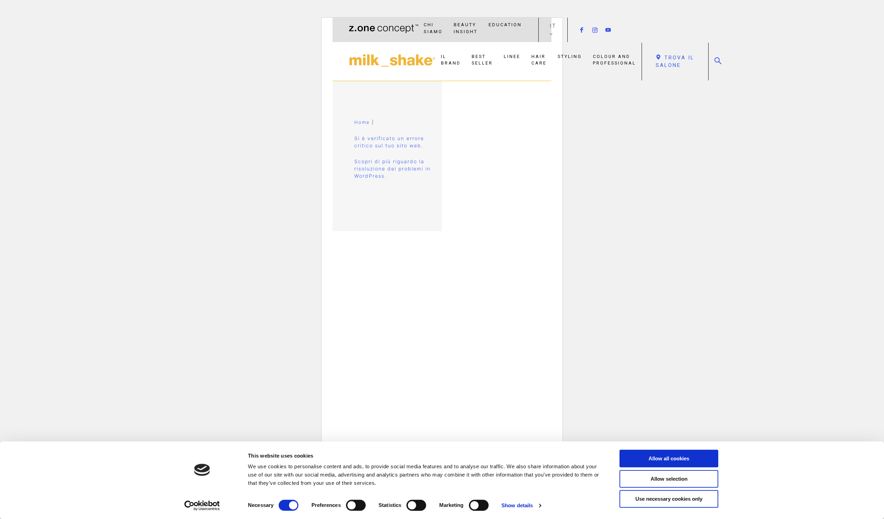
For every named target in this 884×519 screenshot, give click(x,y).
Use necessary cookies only (668, 499)
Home (362, 122)
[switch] (356, 505)
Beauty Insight (466, 28)
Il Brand (451, 60)
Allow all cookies (668, 458)
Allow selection (669, 479)
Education (505, 24)
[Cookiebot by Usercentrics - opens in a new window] (202, 505)
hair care (539, 60)
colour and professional (614, 60)
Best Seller (482, 60)
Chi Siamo (433, 28)
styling (570, 56)
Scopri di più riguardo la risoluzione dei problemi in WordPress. (392, 168)
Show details (517, 505)
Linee (512, 56)
